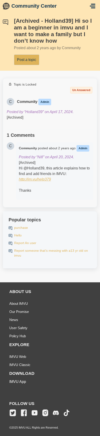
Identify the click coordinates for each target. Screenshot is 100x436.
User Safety (18, 328)
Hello (18, 235)
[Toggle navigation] (92, 6)
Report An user (25, 243)
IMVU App (17, 382)
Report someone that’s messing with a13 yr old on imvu (51, 253)
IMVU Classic (19, 365)
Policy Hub (17, 336)
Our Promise (19, 312)
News (13, 320)
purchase (21, 227)
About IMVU (18, 304)
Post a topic (26, 60)
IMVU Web (17, 357)
